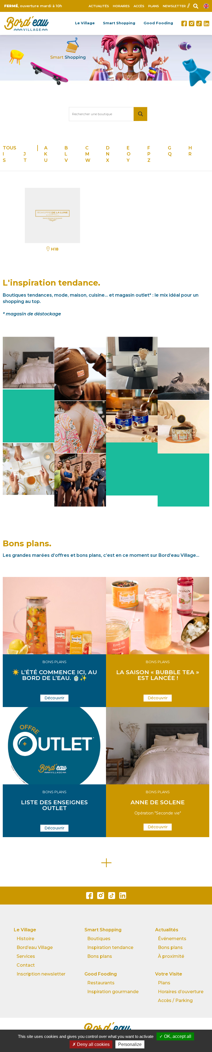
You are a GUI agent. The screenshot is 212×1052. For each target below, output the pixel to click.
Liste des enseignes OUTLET (54, 805)
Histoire (25, 938)
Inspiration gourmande (113, 991)
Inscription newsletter (41, 974)
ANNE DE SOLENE (158, 802)
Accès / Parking (175, 1000)
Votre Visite (168, 974)
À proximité (171, 956)
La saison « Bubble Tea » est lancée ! (157, 675)
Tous (9, 148)
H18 (55, 249)
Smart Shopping (119, 23)
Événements (172, 938)
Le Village (85, 23)
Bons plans (55, 662)
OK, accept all (177, 1036)
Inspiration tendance (110, 947)
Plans (153, 6)
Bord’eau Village (35, 947)
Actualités (99, 6)
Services (26, 956)
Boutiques (98, 938)
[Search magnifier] (140, 114)
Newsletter (174, 6)
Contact (26, 965)
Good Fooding (158, 23)
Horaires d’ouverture (180, 991)
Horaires (121, 6)
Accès (139, 6)
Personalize (130, 1044)
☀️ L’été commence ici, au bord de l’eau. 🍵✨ (54, 675)
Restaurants (101, 982)
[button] (54, 698)
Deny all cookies (93, 1044)
